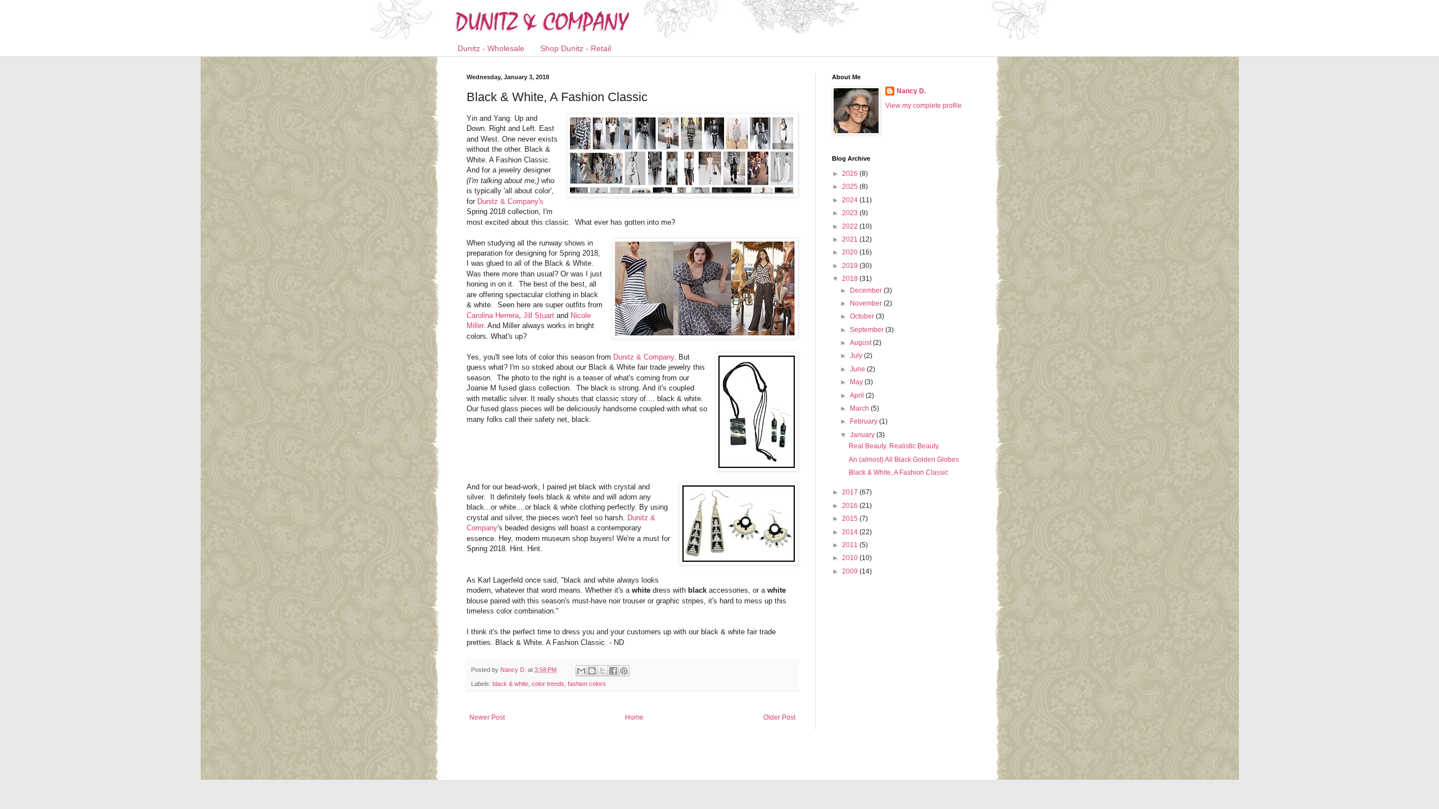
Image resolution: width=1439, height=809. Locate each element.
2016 (850, 506)
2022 (850, 226)
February (864, 421)
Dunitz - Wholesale (491, 48)
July (857, 356)
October (863, 316)
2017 (850, 492)
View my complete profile (923, 106)
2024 (850, 200)
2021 (850, 239)
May (857, 382)
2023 (850, 213)
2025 (850, 186)
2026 (850, 174)
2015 (850, 518)
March (860, 408)
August (861, 343)
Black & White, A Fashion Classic (898, 472)
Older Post (779, 717)
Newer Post (487, 717)
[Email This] (581, 670)
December (867, 290)
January (863, 435)
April (858, 395)
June (858, 369)
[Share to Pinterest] (624, 670)
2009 (850, 571)
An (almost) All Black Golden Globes (904, 459)
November (867, 303)
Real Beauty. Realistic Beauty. (894, 446)
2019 (850, 266)
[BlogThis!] (592, 670)
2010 (850, 558)
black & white (510, 683)
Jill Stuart (539, 315)
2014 (850, 532)
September (867, 330)
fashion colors (587, 683)
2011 (850, 545)
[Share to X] (602, 670)
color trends (548, 683)
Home (634, 717)
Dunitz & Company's (510, 201)
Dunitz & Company (643, 357)
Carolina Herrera (493, 315)
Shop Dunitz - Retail (575, 48)
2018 (850, 279)
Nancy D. (911, 91)
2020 (850, 252)
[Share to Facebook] (613, 670)
